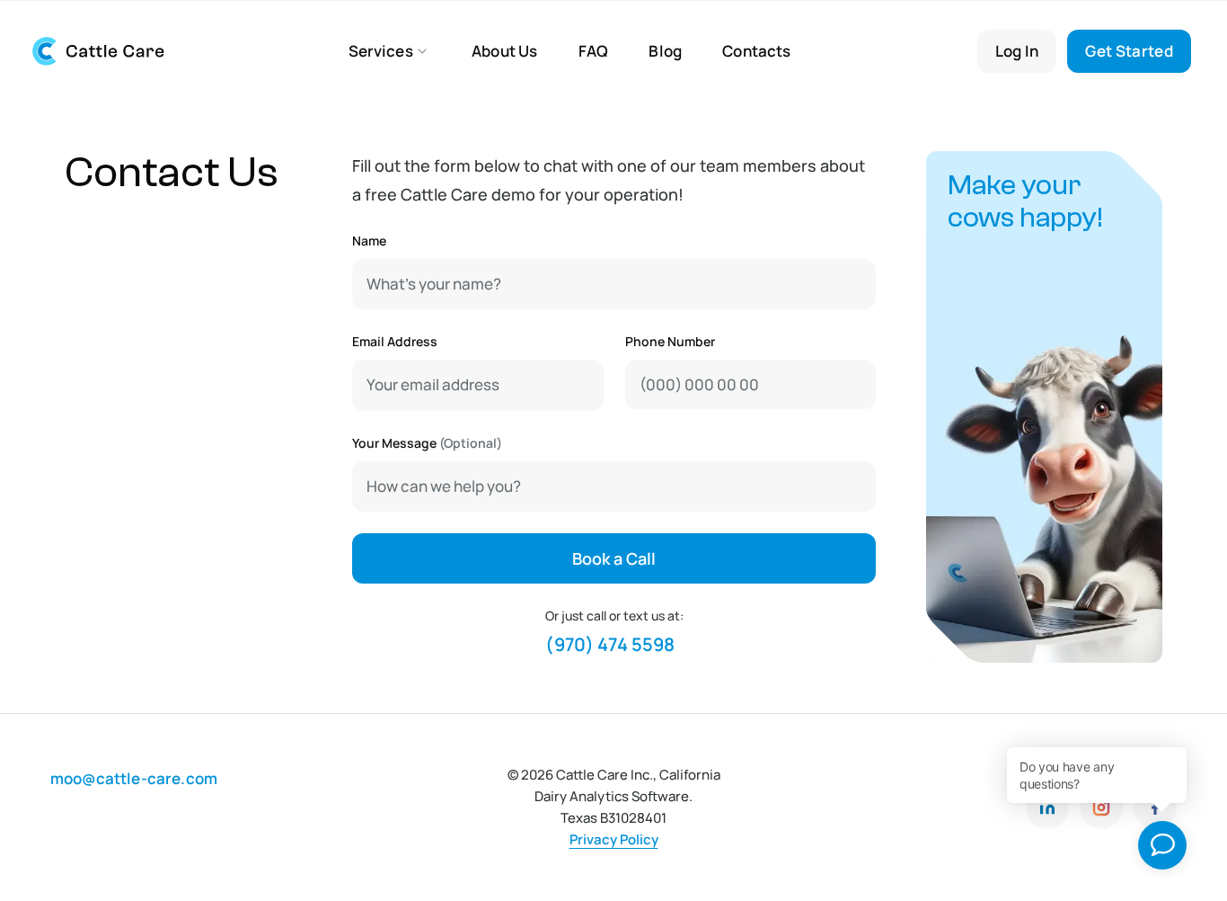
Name (369, 240)
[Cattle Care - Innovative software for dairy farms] (122, 51)
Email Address (394, 341)
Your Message (427, 442)
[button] (390, 51)
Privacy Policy (613, 839)
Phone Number (669, 341)
